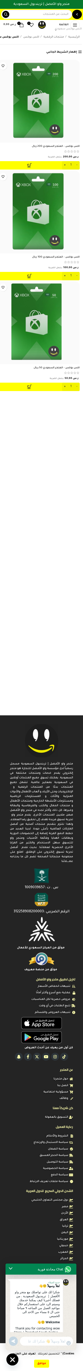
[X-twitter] (37, 1057)
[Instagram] (55, 1057)
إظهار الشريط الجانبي (61, 52)
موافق (41, 1363)
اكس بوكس (31, 37)
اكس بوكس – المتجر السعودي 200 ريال (56, 146)
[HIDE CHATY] (12, 1359)
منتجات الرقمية (53, 37)
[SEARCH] (5, 14)
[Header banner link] (41, 4)
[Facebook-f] (28, 1057)
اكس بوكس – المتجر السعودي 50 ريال (57, 368)
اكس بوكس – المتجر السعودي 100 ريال (56, 257)
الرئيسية (74, 37)
